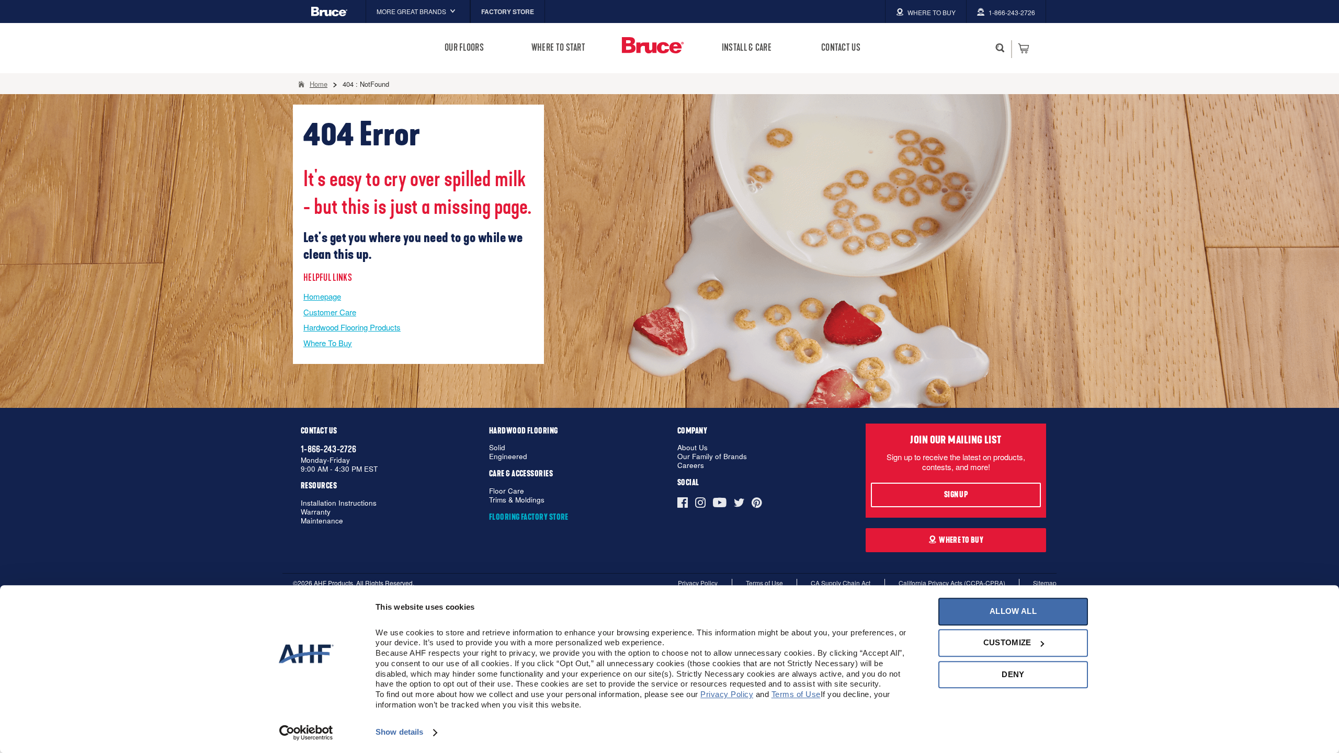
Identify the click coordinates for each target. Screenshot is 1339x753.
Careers (690, 465)
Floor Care (506, 491)
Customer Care (329, 311)
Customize (1007, 642)
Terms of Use (764, 583)
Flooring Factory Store (529, 517)
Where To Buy (327, 342)
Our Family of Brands (712, 456)
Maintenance (322, 521)
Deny (1013, 674)
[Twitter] (739, 502)
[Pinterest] (757, 502)
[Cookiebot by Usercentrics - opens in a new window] (306, 732)
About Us (692, 447)
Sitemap (1045, 583)
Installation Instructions (339, 503)
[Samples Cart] (1023, 48)
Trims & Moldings (516, 500)
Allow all (1013, 611)
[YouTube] (719, 502)
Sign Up (956, 494)
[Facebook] (684, 502)
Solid (497, 447)
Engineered (508, 456)
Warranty (316, 512)
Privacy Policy (698, 583)
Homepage (322, 296)
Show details (399, 732)
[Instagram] (700, 502)
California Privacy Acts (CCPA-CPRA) (952, 583)
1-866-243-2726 (328, 449)
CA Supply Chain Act (840, 583)
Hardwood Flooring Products (352, 327)
